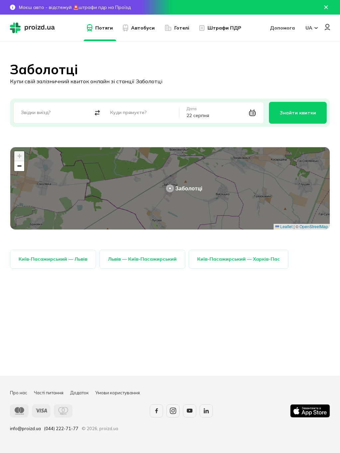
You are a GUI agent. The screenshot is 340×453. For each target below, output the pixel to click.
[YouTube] (189, 411)
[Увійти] (327, 27)
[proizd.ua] (34, 28)
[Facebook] (156, 411)
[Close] (326, 7)
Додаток (79, 392)
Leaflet (286, 226)
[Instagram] (173, 411)
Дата (192, 109)
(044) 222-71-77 (61, 428)
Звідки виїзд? (35, 112)
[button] (170, 188)
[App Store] (310, 411)
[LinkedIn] (206, 411)
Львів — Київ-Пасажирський (142, 259)
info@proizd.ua (25, 428)
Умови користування (117, 392)
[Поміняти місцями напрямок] (97, 112)
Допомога (282, 28)
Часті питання (48, 392)
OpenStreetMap (313, 226)
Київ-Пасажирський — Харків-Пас (238, 259)
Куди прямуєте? (128, 112)
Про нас (18, 392)
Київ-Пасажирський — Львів (53, 259)
